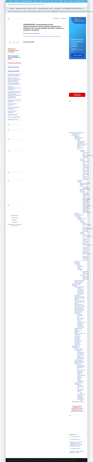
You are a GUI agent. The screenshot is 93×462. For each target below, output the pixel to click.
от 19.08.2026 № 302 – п (75, 439)
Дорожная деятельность (13, 119)
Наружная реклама (13, 71)
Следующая (64, 18)
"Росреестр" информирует (14, 117)
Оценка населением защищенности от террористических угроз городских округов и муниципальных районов (77, 409)
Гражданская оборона (14, 63)
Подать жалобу (77, 55)
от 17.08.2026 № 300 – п (75, 448)
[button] (83, 8)
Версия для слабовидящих (77, 95)
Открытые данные (13, 67)
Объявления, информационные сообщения (13, 50)
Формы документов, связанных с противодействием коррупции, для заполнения (44, 36)
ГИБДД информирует (12, 114)
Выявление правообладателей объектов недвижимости (14, 88)
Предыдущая (57, 18)
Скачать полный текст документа (31, 33)
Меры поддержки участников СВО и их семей (14, 57)
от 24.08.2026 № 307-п (75, 436)
